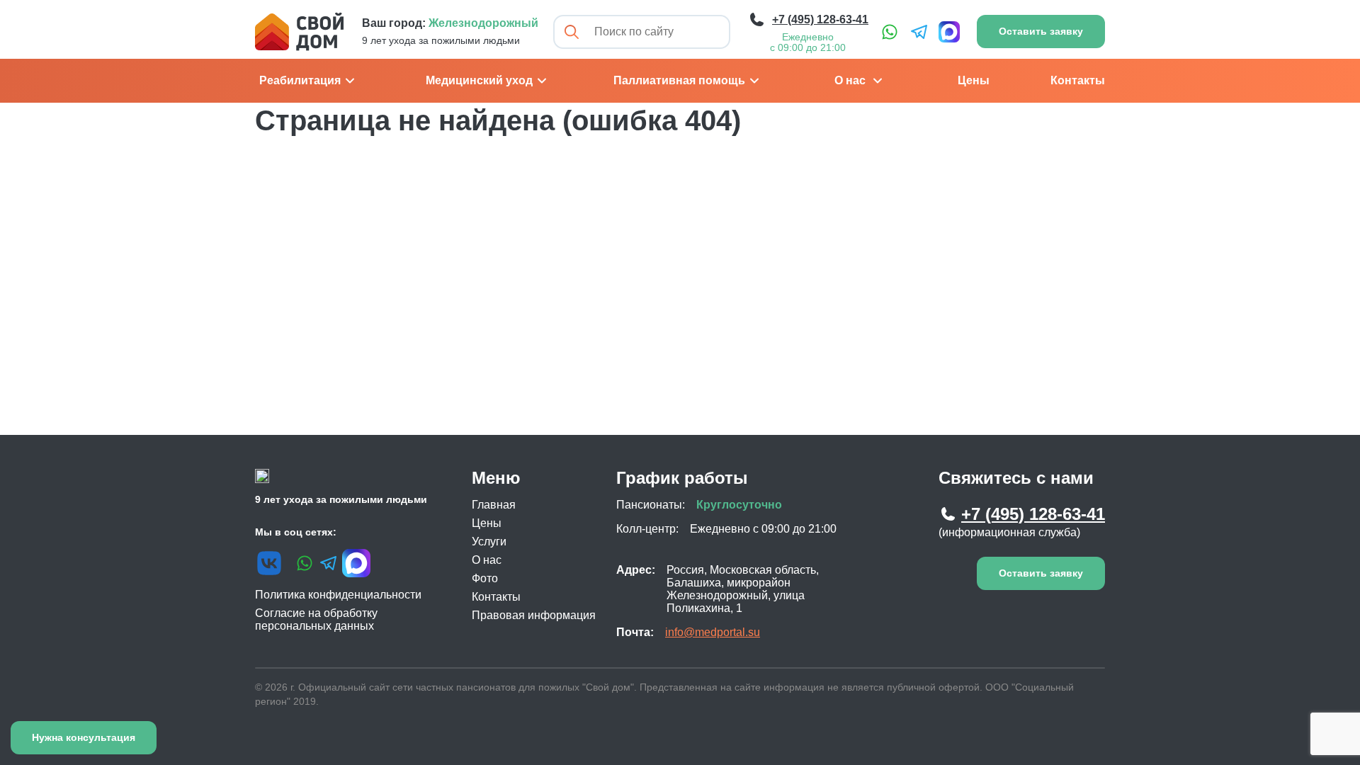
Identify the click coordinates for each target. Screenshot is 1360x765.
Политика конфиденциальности (338, 595)
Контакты (1077, 80)
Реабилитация (300, 80)
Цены (974, 80)
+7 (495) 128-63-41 (1033, 513)
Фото (485, 578)
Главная (494, 505)
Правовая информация (534, 615)
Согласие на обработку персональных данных (316, 619)
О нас (850, 80)
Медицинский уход (479, 80)
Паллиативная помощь (679, 80)
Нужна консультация (83, 737)
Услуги (489, 542)
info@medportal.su (712, 632)
